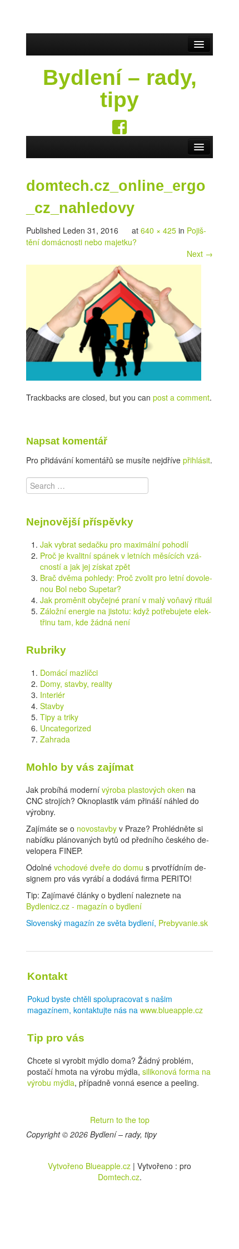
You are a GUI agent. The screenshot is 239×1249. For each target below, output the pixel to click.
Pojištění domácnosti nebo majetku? (116, 236)
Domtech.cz (119, 1176)
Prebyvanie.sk (183, 922)
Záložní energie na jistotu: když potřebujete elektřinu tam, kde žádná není (125, 616)
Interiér (52, 694)
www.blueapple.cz (171, 1009)
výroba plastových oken (143, 789)
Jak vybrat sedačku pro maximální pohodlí (114, 544)
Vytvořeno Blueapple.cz (89, 1165)
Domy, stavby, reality (76, 683)
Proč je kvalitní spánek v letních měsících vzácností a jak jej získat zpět (121, 561)
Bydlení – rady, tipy (120, 88)
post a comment (181, 397)
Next (200, 253)
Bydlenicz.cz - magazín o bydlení (84, 906)
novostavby (97, 828)
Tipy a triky (59, 716)
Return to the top (120, 1119)
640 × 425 (158, 230)
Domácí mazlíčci (69, 672)
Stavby (52, 705)
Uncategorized (65, 728)
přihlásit (196, 460)
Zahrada (55, 739)
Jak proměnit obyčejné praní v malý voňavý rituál (126, 599)
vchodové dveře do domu (98, 867)
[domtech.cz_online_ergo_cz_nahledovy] (113, 321)
